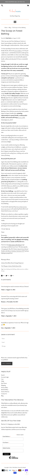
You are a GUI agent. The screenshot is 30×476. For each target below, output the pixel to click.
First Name (6, 442)
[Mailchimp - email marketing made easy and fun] (13, 458)
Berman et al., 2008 (12, 188)
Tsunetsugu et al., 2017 (6, 119)
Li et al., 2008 (19, 186)
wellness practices (20, 269)
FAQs (2, 381)
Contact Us (4, 393)
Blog (2, 396)
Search (3, 375)
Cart (2, 379)
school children (18, 50)
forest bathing (7, 269)
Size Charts (4, 383)
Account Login (5, 377)
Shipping (3, 385)
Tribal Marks (14, 467)
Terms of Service (5, 391)
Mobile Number (6, 448)
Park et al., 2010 (11, 186)
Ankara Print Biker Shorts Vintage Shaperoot (12, 263)
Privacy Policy (4, 387)
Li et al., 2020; (21, 117)
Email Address (7, 436)
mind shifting (13, 269)
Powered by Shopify (22, 467)
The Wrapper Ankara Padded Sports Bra (11, 266)
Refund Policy (4, 389)
